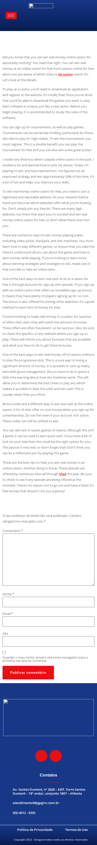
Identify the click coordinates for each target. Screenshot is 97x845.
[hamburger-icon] (11, 15)
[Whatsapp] (56, 756)
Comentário (12, 530)
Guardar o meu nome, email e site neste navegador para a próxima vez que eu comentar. (45, 659)
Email (7, 613)
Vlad (62, 474)
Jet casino (65, 74)
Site (5, 633)
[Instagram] (41, 756)
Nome (8, 594)
